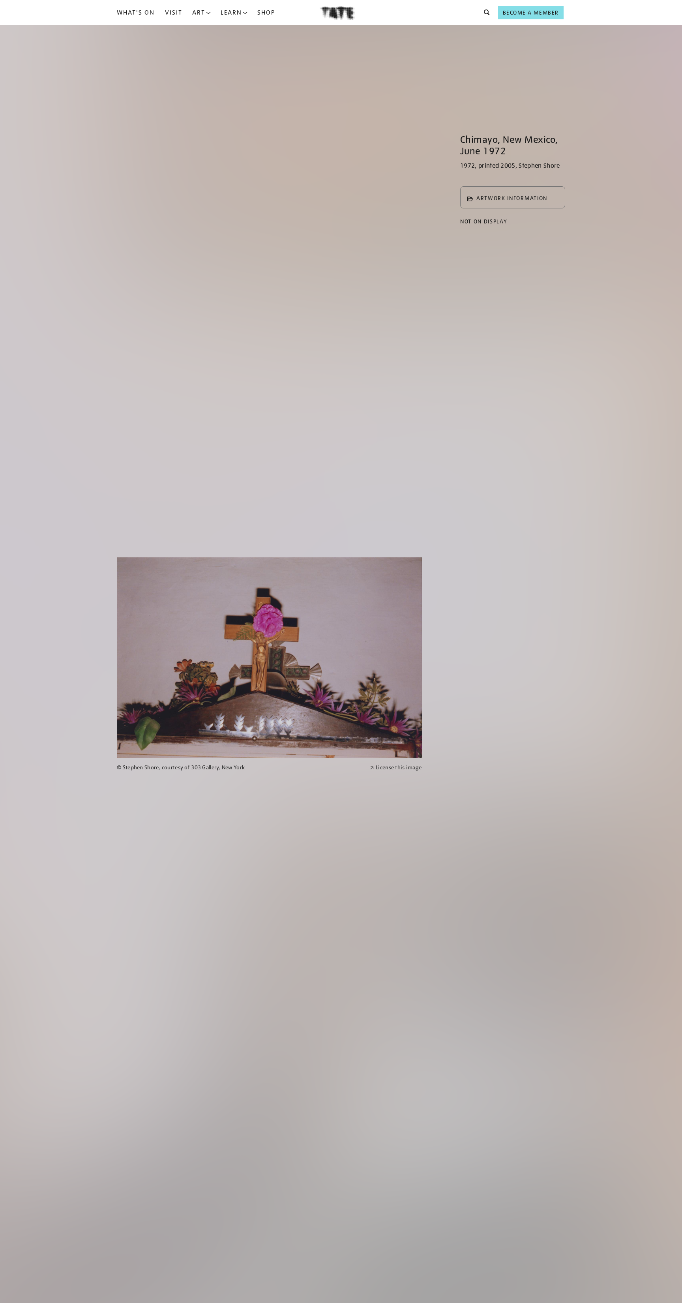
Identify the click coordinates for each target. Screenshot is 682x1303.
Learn (231, 13)
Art (198, 13)
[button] (484, 13)
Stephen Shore (539, 166)
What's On (136, 13)
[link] (240, 767)
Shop (266, 13)
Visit (173, 13)
